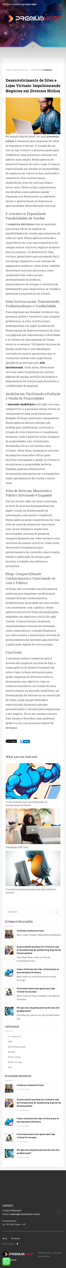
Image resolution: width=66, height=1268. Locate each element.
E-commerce (47, 70)
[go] (57, 912)
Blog (4, 1238)
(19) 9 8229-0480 (28, 4)
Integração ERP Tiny (17, 847)
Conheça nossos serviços (30, 930)
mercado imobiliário (21, 404)
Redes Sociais (15, 1062)
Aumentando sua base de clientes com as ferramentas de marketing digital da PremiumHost (39, 950)
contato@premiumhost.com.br (24, 1214)
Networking (14, 1056)
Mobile (11, 1051)
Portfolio (15, 1238)
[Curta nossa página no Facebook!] (17, 1243)
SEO (10, 1067)
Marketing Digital (17, 1046)
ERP (10, 1041)
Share (26, 741)
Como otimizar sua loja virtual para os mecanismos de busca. (26, 803)
